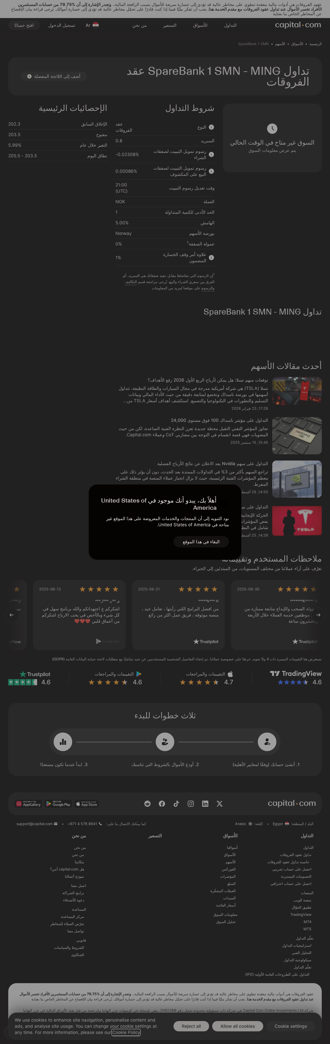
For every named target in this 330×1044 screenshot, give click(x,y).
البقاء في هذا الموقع (201, 541)
